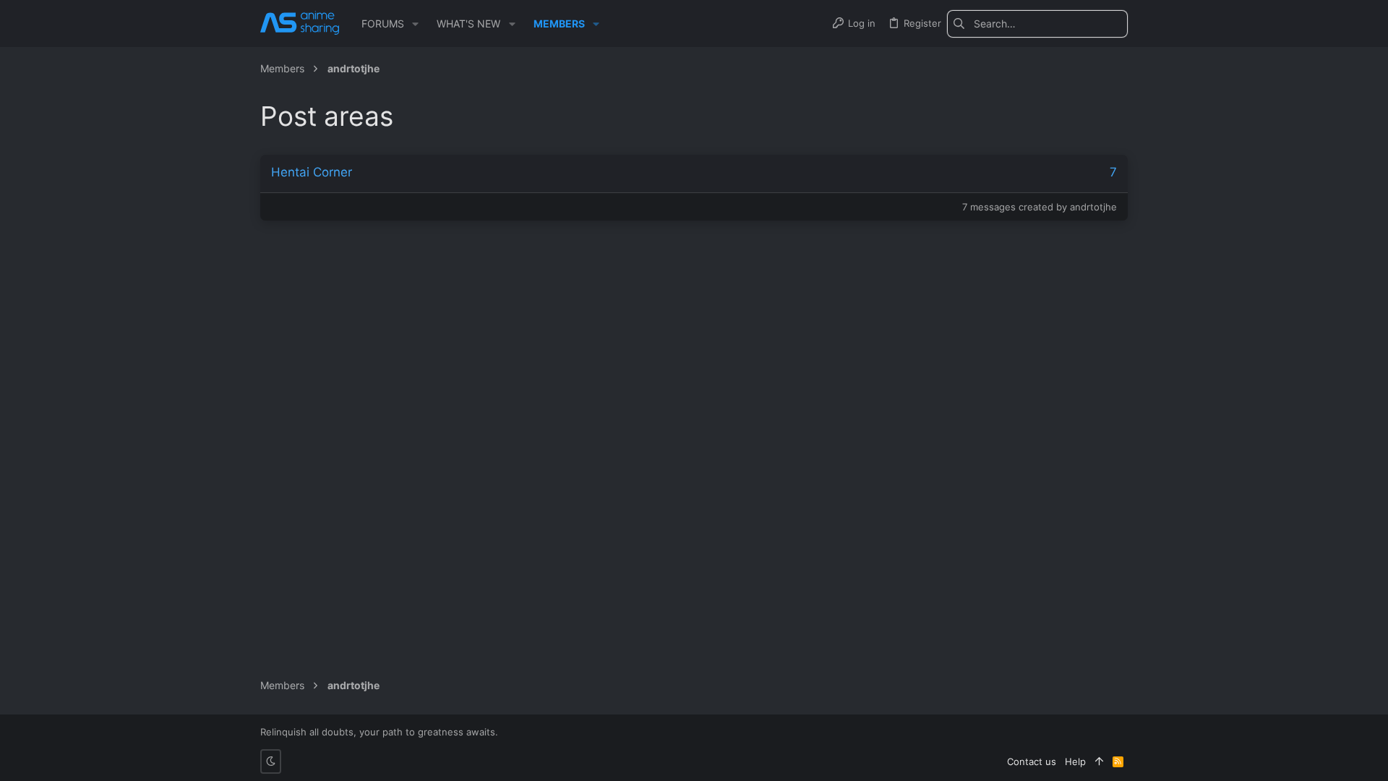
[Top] (1099, 761)
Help (1075, 761)
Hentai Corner (311, 172)
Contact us (1031, 761)
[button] (415, 23)
